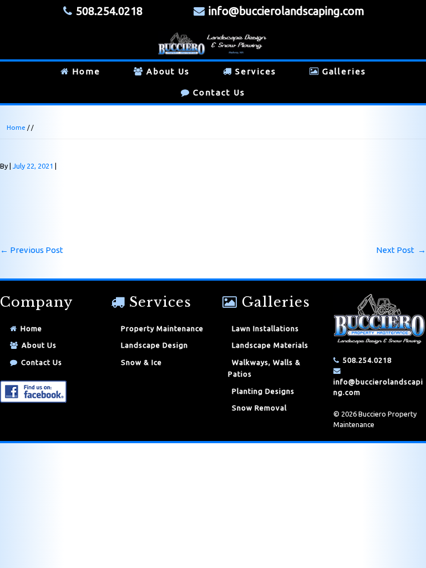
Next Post (401, 250)
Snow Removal (259, 408)
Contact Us (219, 92)
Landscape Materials (270, 345)
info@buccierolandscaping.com (286, 10)
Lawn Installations (265, 328)
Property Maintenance (162, 328)
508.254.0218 (367, 360)
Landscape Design (154, 345)
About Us (168, 71)
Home (86, 71)
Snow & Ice (141, 362)
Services (255, 71)
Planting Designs (263, 391)
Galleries (344, 71)
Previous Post (31, 250)
